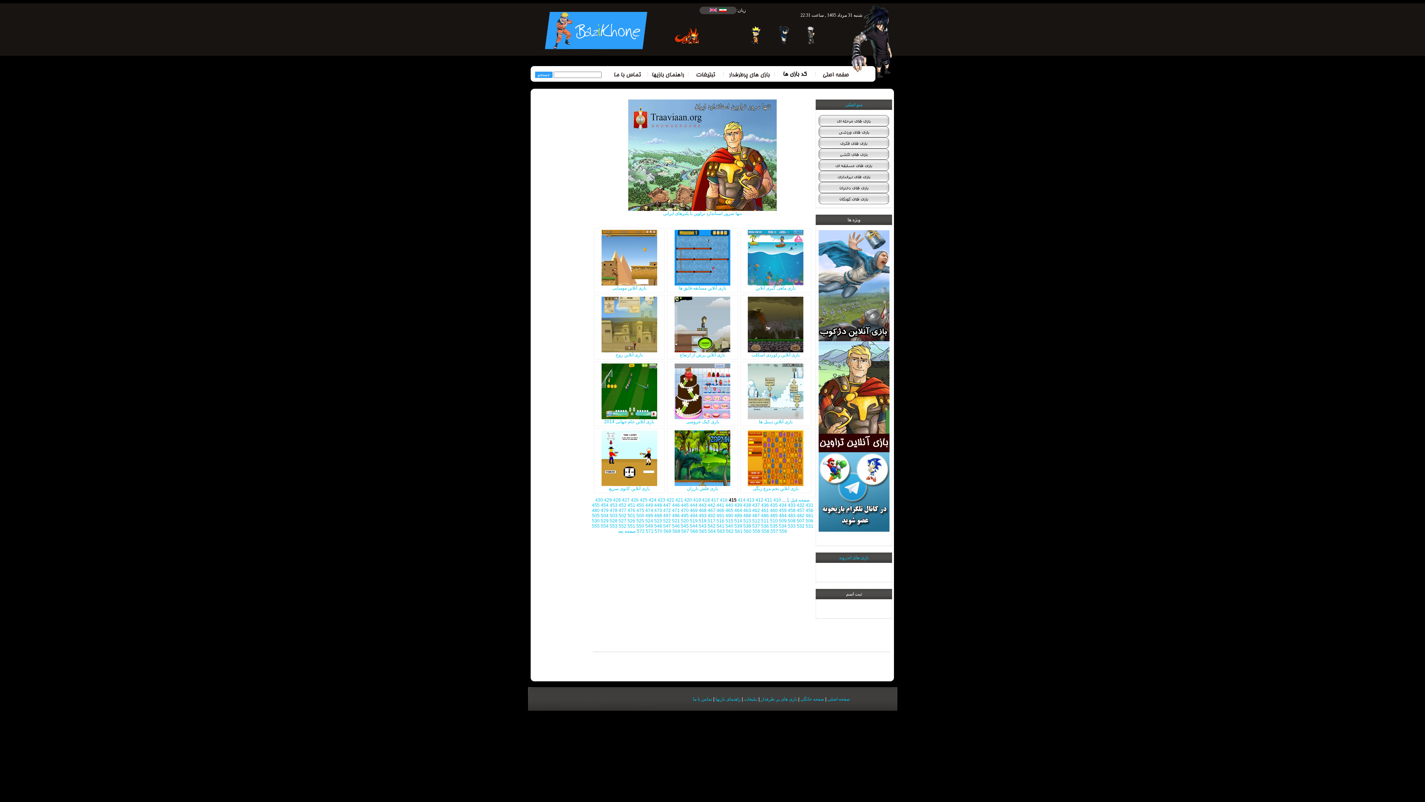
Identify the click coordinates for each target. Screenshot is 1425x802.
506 (809, 521)
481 (809, 515)
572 (641, 531)
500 (640, 515)
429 (608, 500)
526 (631, 521)
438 (747, 505)
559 (756, 531)
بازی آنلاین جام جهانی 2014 (629, 421)
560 (747, 531)
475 (640, 510)
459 (783, 510)
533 (792, 526)
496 (676, 515)
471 (676, 510)
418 (706, 500)
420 (688, 500)
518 (703, 521)
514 (738, 521)
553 (614, 526)
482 (801, 515)
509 (783, 521)
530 (596, 521)
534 (783, 526)
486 (765, 515)
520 (685, 521)
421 (679, 500)
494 (694, 515)
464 (738, 510)
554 (605, 526)
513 (747, 521)
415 (733, 500)
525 (640, 521)
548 (658, 526)
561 (739, 531)
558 (765, 531)
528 (614, 521)
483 (792, 515)
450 (640, 505)
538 (747, 526)
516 (720, 521)
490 (729, 515)
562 (730, 531)
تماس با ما (702, 699)
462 (756, 510)
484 (783, 515)
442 (711, 505)
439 (738, 505)
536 (765, 526)
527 (622, 521)
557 (774, 531)
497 (667, 515)
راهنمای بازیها (728, 699)
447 (667, 505)
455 (596, 505)
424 (652, 500)
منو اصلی (853, 104)
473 (658, 510)
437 (756, 505)
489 (738, 515)
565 (703, 531)
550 (640, 526)
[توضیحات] (775, 284)
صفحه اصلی (839, 699)
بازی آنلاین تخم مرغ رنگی (776, 488)
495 (685, 515)
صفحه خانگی (812, 699)
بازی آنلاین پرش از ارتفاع (702, 355)
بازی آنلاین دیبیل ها (776, 421)
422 (670, 500)
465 (729, 510)
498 (658, 515)
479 (605, 510)
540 (729, 526)
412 (759, 500)
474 (649, 510)
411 (768, 500)
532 (801, 526)
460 (774, 510)
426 (635, 500)
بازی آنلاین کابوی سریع (629, 488)
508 (792, 521)
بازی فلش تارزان (702, 488)
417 (715, 500)
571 (649, 531)
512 (756, 521)
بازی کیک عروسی (702, 421)
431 (809, 505)
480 (596, 510)
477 (622, 510)
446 (676, 505)
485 (774, 515)
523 (658, 521)
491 (720, 515)
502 (622, 515)
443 (703, 505)
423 (661, 500)
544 (694, 526)
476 (631, 510)
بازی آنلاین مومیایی (629, 288)
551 (631, 526)
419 (697, 500)
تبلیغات (750, 699)
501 (631, 515)
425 (644, 500)
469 (694, 510)
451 (631, 505)
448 (658, 505)
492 (711, 515)
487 (756, 515)
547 (667, 526)
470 (685, 510)
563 (721, 531)
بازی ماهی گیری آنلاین (776, 288)
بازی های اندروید (854, 557)
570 (658, 531)
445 (685, 505)
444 (694, 505)
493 (703, 515)
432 (801, 505)
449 (649, 505)
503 (614, 515)
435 (774, 505)
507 (801, 521)
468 (703, 510)
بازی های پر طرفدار (779, 699)
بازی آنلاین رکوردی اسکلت (775, 355)
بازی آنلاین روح (629, 355)
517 (711, 521)
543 (703, 526)
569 (667, 531)
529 (605, 521)
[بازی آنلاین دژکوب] (854, 339)
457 (801, 510)
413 (750, 500)
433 (792, 505)
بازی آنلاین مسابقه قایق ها (702, 288)
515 (729, 521)
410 (777, 500)
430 (599, 500)
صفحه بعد (627, 531)
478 (614, 510)
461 (765, 510)
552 (622, 526)
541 (720, 526)
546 (676, 526)
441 (720, 505)
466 (720, 510)
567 (685, 531)
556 (783, 531)
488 (747, 515)
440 (729, 505)
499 (649, 515)
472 (667, 510)
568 (676, 531)
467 (711, 510)
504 (605, 515)
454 (605, 505)
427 (626, 500)
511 (765, 521)
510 (774, 521)
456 (809, 510)
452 (622, 505)
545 (685, 526)
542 (711, 526)
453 (614, 505)
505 (596, 515)
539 (738, 526)
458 (792, 510)
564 (712, 531)
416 (724, 500)
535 (774, 526)
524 (649, 521)
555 (596, 526)
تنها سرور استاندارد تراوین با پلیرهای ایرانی (702, 213)
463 (747, 510)
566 (694, 531)
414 (742, 500)
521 (676, 521)
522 (667, 521)
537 (756, 526)
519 (694, 521)
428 (617, 500)
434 (783, 505)
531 (809, 526)
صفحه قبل (800, 500)
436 (765, 505)
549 (649, 526)
